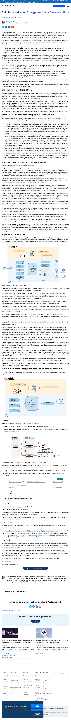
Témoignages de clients (15, 675)
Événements (37, 695)
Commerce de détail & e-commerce (28, 679)
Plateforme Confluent (5, 679)
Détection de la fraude (15, 691)
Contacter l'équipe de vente (60, 0)
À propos (45, 672)
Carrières (45, 680)
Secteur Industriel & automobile (27, 682)
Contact (44, 678)
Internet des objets (14, 695)
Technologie (25, 692)
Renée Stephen (10, 21)
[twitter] (3, 27)
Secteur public (26, 687)
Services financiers (27, 675)
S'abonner (35, 621)
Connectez (5, 686)
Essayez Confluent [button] (59, 6)
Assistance (37, 687)
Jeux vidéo (25, 694)
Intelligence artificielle (14, 682)
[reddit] (12, 27)
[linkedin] (9, 27)
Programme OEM (39, 698)
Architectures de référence (15, 678)
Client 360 (12, 693)
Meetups (37, 700)
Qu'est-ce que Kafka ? (38, 676)
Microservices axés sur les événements (15, 688)
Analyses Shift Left (14, 680)
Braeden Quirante (7, 657)
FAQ (44, 691)
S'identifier (46, 0)
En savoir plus (35, 2)
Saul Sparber (6, 653)
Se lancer (5, 698)
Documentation (38, 682)
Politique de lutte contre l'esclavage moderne (53, 708)
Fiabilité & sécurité (47, 695)
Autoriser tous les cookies (37, 706)
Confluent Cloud (6, 675)
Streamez (5, 684)
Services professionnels (38, 693)
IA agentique (12, 685)
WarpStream (5, 681)
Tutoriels (37, 685)
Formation (37, 689)
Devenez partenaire (47, 693)
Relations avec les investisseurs (47, 683)
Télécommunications (27, 685)
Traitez (4, 688)
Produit (5, 672)
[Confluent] (8, 6)
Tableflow (5, 693)
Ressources (38, 672)
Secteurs (25, 672)
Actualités (45, 688)
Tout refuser (37, 710)
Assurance (25, 689)
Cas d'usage (13, 672)
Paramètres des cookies (37, 714)
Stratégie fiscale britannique (46, 698)
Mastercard (5, 65)
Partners (19, 17)
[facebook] (6, 27)
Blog (44, 686)
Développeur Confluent (38, 680)
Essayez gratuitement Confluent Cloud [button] (35, 568)
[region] (22, 709)
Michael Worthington (8, 655)
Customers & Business (8, 17)
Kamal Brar (39, 653)
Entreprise (45, 675)
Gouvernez (5, 691)
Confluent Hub (6, 695)
